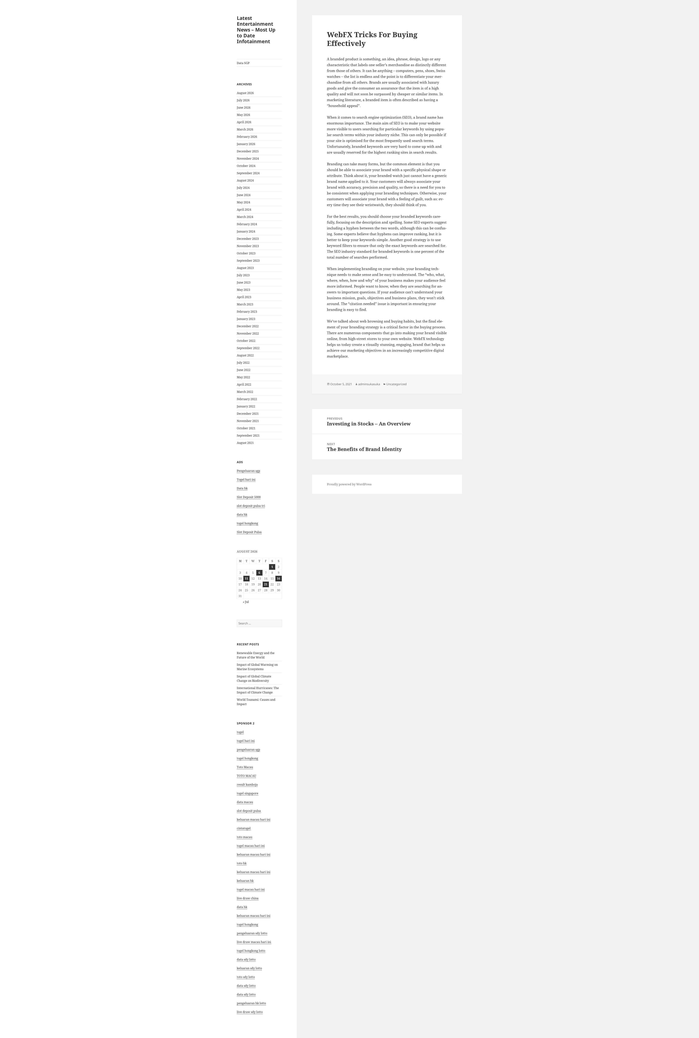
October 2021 (246, 428)
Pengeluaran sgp (248, 471)
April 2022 (244, 384)
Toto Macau (245, 767)
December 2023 (248, 239)
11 (246, 578)
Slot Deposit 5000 (249, 497)
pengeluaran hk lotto (251, 1003)
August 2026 (245, 93)
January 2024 (246, 231)
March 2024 (245, 217)
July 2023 (243, 275)
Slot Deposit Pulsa (249, 532)
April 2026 (244, 122)
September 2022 (248, 348)
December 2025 (248, 151)
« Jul (246, 602)
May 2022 (243, 377)
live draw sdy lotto (250, 1012)
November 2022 (248, 333)
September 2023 (248, 261)
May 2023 (243, 290)
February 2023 (247, 312)
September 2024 (248, 173)
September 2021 (248, 435)
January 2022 (246, 406)
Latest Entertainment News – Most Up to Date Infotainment (256, 30)
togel (240, 732)
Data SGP (243, 63)
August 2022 (245, 355)
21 (265, 584)
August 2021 (245, 443)
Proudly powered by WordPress (349, 484)
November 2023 (248, 246)
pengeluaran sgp (248, 750)
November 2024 (248, 159)
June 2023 (243, 282)
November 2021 (248, 421)
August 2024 (245, 180)
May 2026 (243, 115)
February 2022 (247, 399)
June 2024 (243, 195)
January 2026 (246, 144)
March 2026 (245, 129)
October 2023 (246, 253)
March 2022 (245, 392)
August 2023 (245, 268)
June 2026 (243, 107)
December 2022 (248, 326)
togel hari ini (246, 741)
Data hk (242, 488)
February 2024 (247, 224)
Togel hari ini (246, 480)
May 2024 (243, 202)
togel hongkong (247, 758)
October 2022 (246, 341)
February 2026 (247, 137)
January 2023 (246, 319)
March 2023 (245, 304)
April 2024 (244, 210)
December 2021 (248, 414)
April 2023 (244, 297)
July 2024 (243, 188)
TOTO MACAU (246, 776)
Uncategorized (396, 384)
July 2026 (243, 100)
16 (278, 578)
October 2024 (246, 166)
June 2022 (243, 370)
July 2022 (243, 363)
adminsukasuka (369, 384)
